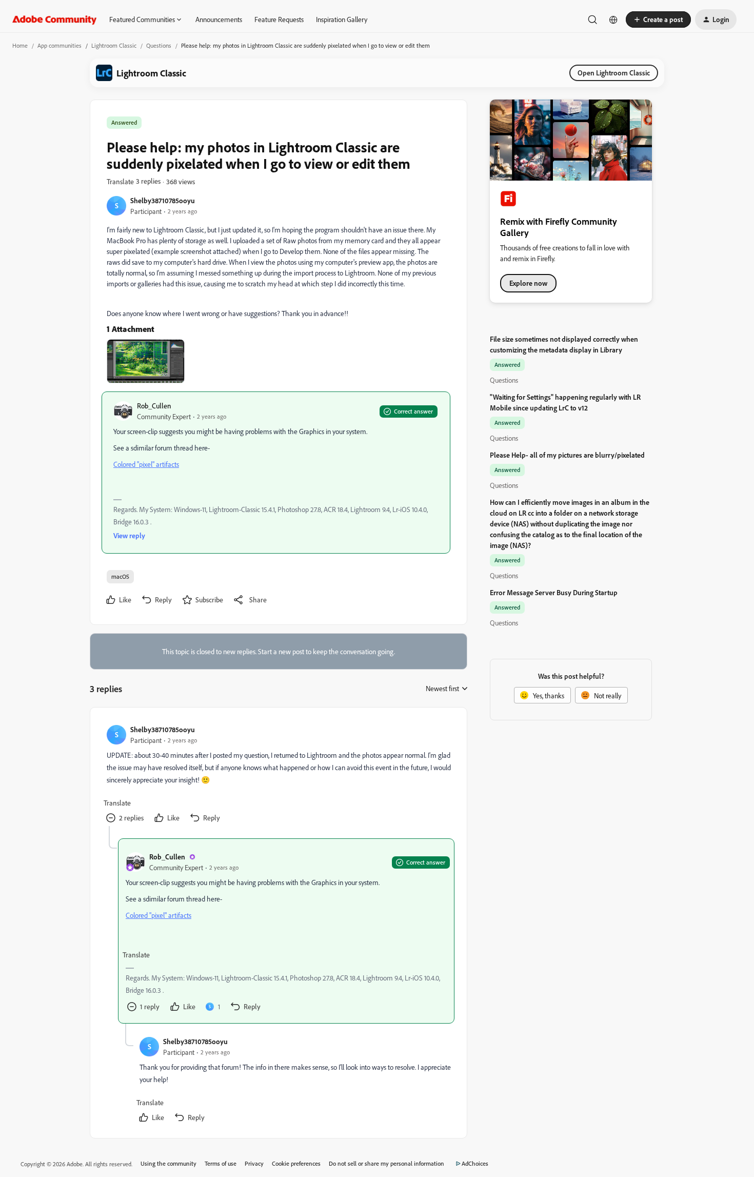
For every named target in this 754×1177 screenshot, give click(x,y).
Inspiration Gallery (341, 19)
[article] (278, 775)
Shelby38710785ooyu (162, 200)
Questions (158, 45)
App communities (59, 45)
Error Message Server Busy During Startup (554, 592)
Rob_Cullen (154, 405)
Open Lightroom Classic (614, 72)
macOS (120, 576)
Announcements (218, 19)
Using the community (168, 1163)
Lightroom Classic (113, 45)
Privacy (254, 1163)
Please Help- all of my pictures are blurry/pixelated (567, 454)
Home (20, 45)
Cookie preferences (296, 1163)
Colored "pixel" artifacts (146, 464)
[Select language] (613, 19)
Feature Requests (279, 19)
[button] (658, 19)
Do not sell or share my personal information (386, 1163)
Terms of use (220, 1163)
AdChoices (475, 1163)
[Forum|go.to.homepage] (54, 19)
